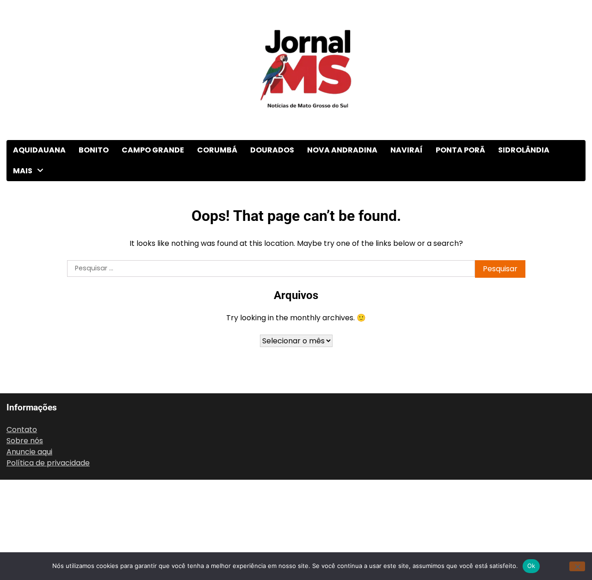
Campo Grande (153, 150)
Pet (20, 456)
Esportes (30, 323)
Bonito (94, 150)
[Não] (577, 566)
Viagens (28, 550)
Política (27, 475)
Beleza (26, 228)
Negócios (30, 418)
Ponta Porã (460, 150)
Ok (531, 565)
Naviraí (406, 150)
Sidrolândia (523, 150)
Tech (23, 512)
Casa (23, 247)
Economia (32, 285)
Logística (30, 361)
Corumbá (217, 150)
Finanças (30, 342)
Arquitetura (35, 190)
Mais (22, 170)
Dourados (272, 150)
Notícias (28, 437)
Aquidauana (39, 150)
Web (22, 531)
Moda (24, 399)
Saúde (25, 493)
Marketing (32, 380)
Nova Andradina (342, 150)
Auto (22, 209)
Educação (31, 304)
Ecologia (29, 266)
